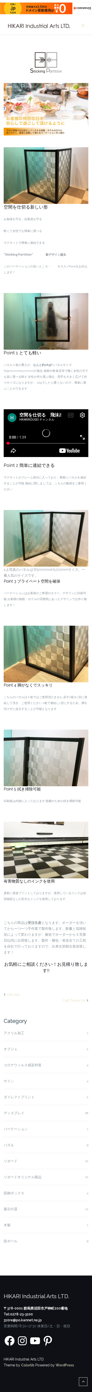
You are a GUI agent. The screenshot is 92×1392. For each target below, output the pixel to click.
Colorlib (27, 1365)
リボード (10, 1161)
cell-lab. (13, 995)
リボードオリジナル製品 (22, 1177)
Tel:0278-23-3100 (18, 1314)
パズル (9, 1145)
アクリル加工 (14, 1033)
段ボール (10, 1241)
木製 (7, 1225)
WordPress (65, 1365)
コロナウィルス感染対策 (22, 1065)
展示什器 (10, 1209)
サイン (9, 1081)
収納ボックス (14, 1193)
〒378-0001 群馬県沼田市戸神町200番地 (36, 1308)
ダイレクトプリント (19, 1097)
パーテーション (16, 1129)
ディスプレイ (14, 1113)
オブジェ (10, 1049)
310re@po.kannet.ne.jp (23, 1320)
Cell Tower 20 (74, 1000)
